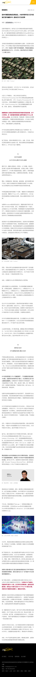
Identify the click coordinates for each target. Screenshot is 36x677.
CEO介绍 (10, 656)
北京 (14, 671)
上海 (10, 671)
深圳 (3, 671)
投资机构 (17, 656)
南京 (18, 671)
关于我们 (4, 656)
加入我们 (23, 656)
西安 (22, 671)
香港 (29, 671)
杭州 (7, 671)
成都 (25, 671)
